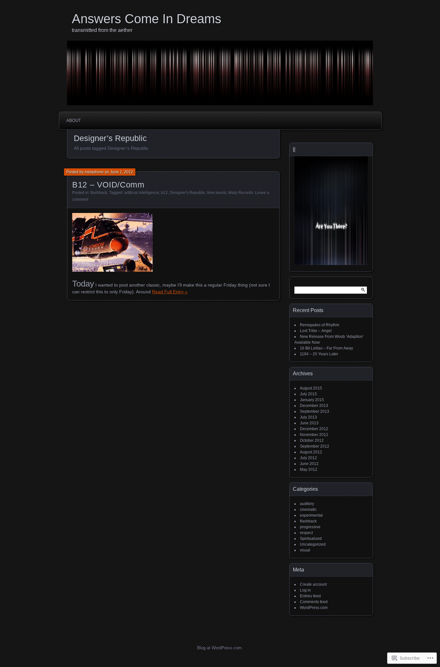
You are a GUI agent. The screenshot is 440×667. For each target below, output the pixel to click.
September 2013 (314, 411)
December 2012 (314, 429)
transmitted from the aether (102, 30)
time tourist (216, 192)
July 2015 (308, 394)
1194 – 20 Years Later (319, 354)
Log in (305, 590)
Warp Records (240, 192)
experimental (311, 515)
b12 (164, 192)
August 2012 (311, 452)
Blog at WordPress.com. (220, 647)
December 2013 (314, 405)
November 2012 (314, 434)
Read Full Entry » (169, 291)
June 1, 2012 (121, 172)
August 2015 (311, 388)
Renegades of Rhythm (319, 325)
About (73, 120)
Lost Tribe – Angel (316, 330)
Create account (313, 584)
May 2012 (308, 469)
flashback (99, 192)
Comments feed (314, 602)
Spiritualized (311, 538)
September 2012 (314, 446)
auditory (307, 503)
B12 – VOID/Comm (108, 184)
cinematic (308, 509)
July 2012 (308, 458)
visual (305, 550)
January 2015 (312, 400)
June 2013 (309, 423)
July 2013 (308, 417)
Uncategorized (313, 544)
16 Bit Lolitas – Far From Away (326, 348)
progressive (310, 527)
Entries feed (310, 596)
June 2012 (309, 463)
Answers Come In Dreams (146, 19)
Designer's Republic (187, 192)
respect (306, 533)
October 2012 (312, 440)
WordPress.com (314, 607)
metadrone (94, 172)
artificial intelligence (141, 192)
